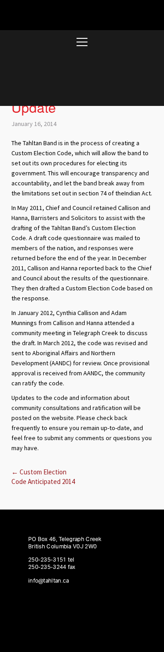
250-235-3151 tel (51, 560)
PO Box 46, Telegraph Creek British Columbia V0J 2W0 (65, 542)
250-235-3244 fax (52, 567)
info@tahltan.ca (48, 581)
